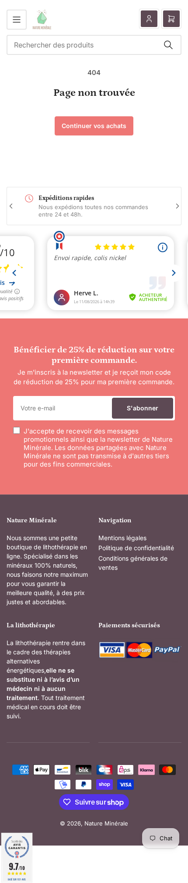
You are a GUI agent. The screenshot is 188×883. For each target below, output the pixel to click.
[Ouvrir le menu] (17, 20)
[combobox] (94, 45)
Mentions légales (122, 537)
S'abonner (142, 408)
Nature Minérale (106, 823)
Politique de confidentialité (136, 547)
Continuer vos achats (94, 125)
